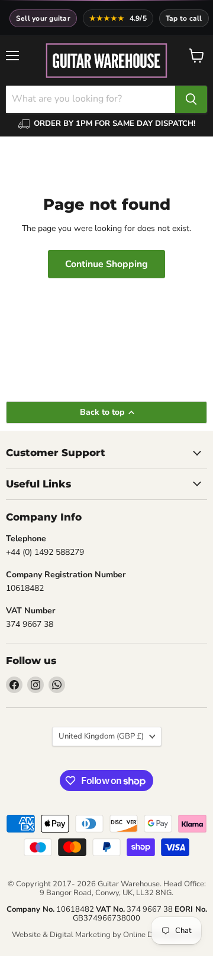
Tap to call (184, 18)
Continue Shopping (106, 264)
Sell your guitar (43, 18)
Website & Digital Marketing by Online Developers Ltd (106, 934)
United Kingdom (101, 736)
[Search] (191, 99)
